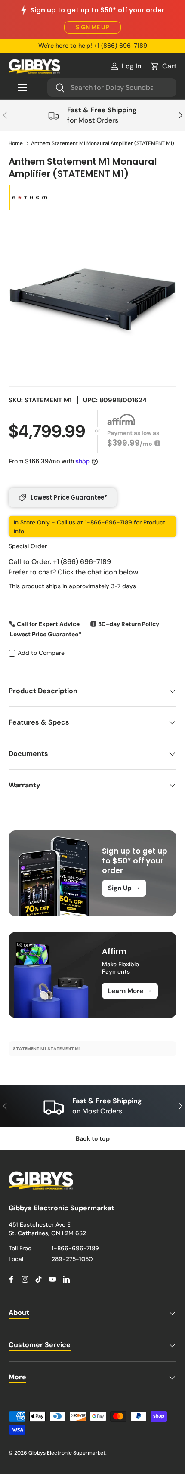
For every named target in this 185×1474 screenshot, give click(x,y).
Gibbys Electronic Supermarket (66, 1452)
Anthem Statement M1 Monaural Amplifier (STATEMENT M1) (102, 143)
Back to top (93, 1138)
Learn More (130, 990)
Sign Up (124, 887)
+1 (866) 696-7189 (120, 45)
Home (16, 143)
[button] (163, 66)
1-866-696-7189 (75, 1248)
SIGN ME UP (92, 27)
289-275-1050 (72, 1259)
